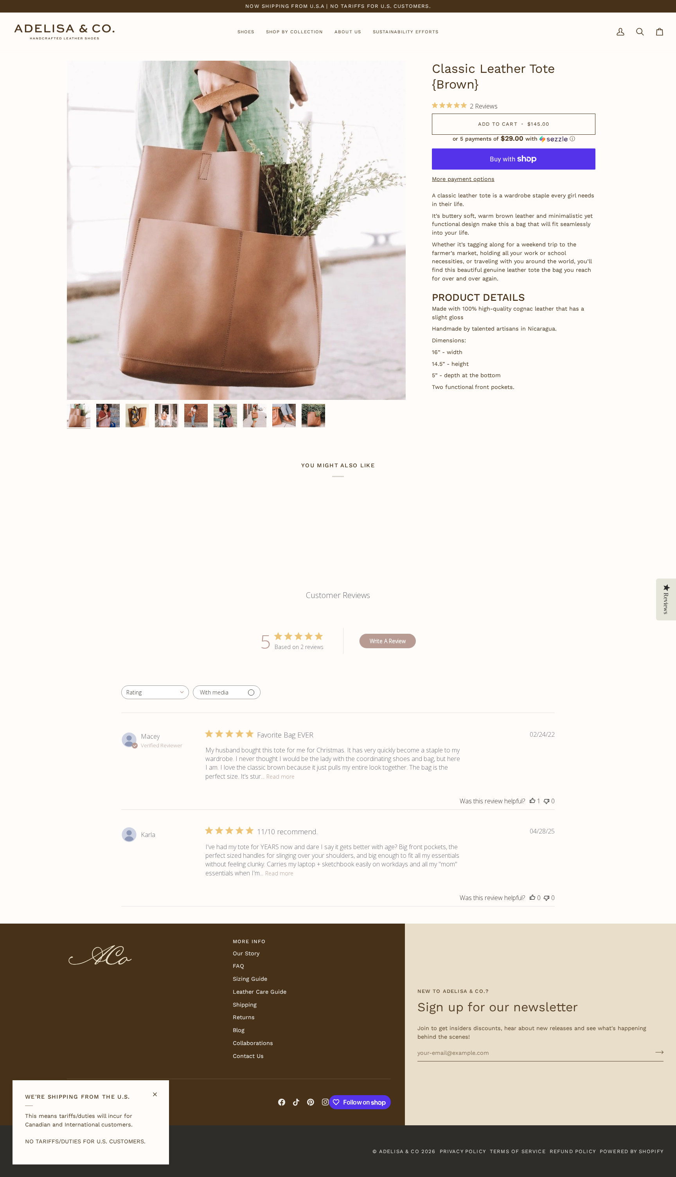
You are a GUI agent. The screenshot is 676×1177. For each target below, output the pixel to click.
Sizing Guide (250, 979)
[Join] (657, 1052)
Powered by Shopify (631, 1151)
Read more (280, 776)
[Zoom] (81, 385)
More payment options (463, 179)
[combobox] (155, 692)
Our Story (246, 953)
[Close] (158, 1091)
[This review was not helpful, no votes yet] (546, 801)
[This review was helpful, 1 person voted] (532, 801)
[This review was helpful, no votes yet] (532, 897)
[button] (246, 32)
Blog (239, 1030)
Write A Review (388, 641)
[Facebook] (281, 1102)
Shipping (245, 1005)
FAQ (238, 966)
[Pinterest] (310, 1102)
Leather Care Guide (259, 992)
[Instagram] (325, 1102)
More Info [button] (249, 941)
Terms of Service (518, 1151)
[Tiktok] (296, 1102)
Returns (244, 1017)
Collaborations (253, 1043)
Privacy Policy (463, 1151)
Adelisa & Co (399, 1151)
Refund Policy (573, 1151)
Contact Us (248, 1056)
